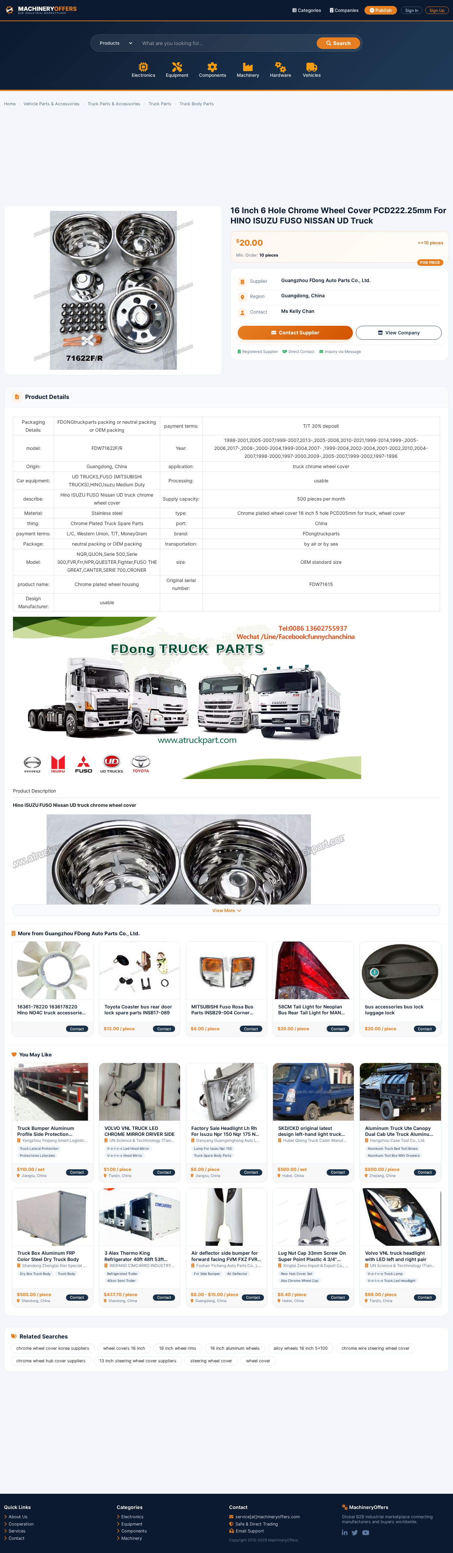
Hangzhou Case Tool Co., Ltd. (397, 1140)
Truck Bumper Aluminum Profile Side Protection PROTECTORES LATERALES (48, 1134)
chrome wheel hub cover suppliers (51, 1360)
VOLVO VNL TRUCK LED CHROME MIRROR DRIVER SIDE (139, 1131)
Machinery (248, 75)
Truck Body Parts (196, 103)
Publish (383, 10)
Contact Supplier (299, 333)
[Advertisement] (203, 156)
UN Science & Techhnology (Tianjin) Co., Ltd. (151, 1140)
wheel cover (258, 1360)
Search (342, 43)
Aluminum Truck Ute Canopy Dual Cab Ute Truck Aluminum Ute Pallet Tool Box (399, 1134)
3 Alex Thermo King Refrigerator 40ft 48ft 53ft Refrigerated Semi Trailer (134, 1259)
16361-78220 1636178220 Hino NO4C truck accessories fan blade (51, 1013)
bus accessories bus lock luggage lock (394, 1009)
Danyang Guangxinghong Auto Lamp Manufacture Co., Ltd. (250, 1140)
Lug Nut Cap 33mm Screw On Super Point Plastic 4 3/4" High (312, 1259)
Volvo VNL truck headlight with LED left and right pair (395, 1256)
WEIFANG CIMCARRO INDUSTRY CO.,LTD (148, 1265)
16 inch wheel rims (177, 1348)
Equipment (177, 75)
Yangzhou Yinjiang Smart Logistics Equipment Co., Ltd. (72, 1140)
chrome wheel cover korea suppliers (52, 1348)
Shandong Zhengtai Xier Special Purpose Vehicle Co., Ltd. (75, 1265)
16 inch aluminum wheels (235, 1348)
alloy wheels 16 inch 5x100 (301, 1348)
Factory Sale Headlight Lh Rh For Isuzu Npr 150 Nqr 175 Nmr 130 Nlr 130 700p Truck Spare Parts (226, 1137)
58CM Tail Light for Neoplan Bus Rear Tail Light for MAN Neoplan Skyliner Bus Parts (310, 1013)
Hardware (280, 75)
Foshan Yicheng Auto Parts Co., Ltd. (229, 1265)
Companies (345, 10)
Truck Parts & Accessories (114, 103)
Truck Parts (160, 103)
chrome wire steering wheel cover (376, 1348)
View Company (402, 332)
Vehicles (312, 75)
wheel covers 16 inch (124, 1348)
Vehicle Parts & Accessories (52, 103)
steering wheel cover (211, 1360)
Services (16, 1531)
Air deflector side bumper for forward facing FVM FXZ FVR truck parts (224, 1259)
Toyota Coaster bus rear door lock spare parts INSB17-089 (138, 1009)
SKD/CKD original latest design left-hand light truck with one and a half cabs (309, 1134)
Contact (77, 1029)
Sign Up (437, 10)
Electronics (143, 75)
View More (223, 910)
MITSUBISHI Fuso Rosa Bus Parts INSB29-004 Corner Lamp (222, 1013)
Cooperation (20, 1524)
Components (212, 75)
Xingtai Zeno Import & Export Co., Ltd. (317, 1265)
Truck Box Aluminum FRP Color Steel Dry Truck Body (48, 1256)
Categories (308, 10)
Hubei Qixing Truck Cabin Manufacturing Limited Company (337, 1140)
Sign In (411, 10)
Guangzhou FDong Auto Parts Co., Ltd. (325, 280)
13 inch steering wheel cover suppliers (137, 1360)
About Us (17, 1516)
